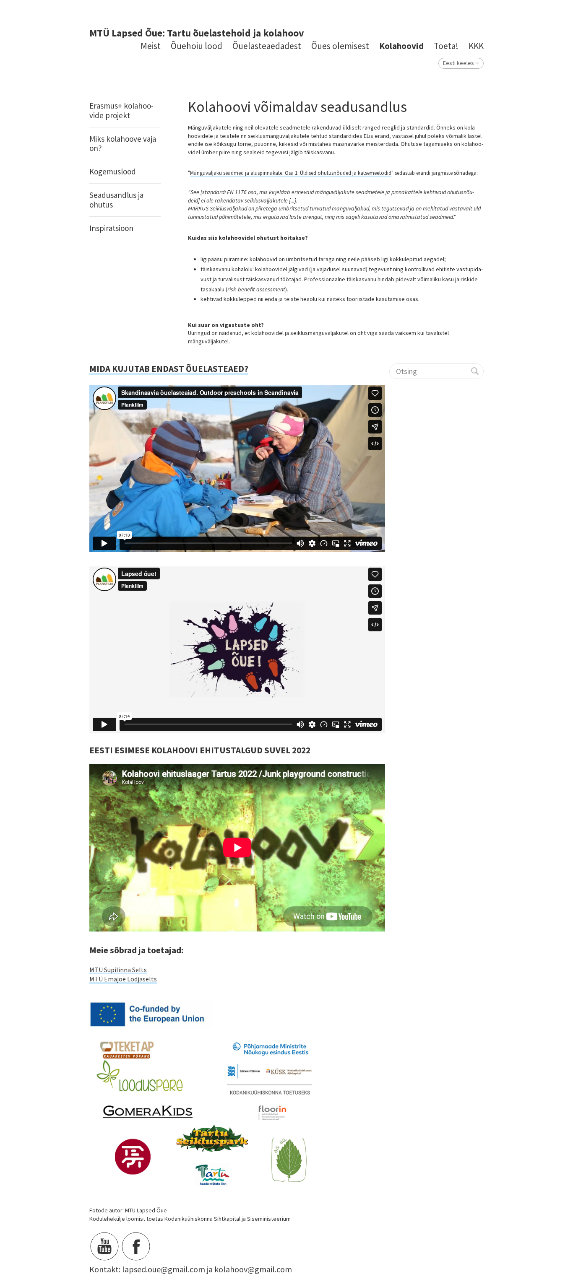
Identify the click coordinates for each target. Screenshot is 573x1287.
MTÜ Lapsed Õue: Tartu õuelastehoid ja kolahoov (196, 33)
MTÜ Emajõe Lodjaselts (123, 979)
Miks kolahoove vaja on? (122, 143)
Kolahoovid (401, 46)
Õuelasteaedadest (266, 46)
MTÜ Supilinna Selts (118, 969)
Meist (151, 46)
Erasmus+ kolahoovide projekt (121, 110)
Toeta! (446, 46)
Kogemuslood (112, 171)
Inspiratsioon (111, 228)
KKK (476, 46)
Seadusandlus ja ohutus (116, 200)
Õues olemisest (340, 46)
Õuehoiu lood (196, 46)
